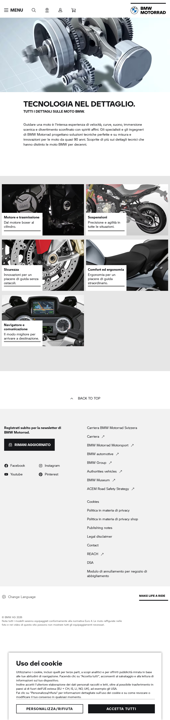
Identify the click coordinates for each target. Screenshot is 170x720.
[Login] (60, 9)
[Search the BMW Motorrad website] (33, 9)
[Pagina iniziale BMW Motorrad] (148, 10)
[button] (13, 10)
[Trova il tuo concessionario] (47, 9)
